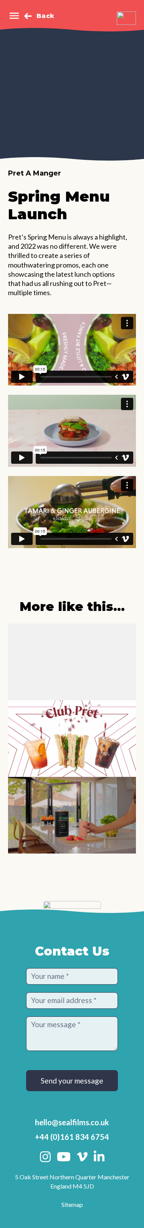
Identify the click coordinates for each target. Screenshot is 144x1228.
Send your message (72, 1080)
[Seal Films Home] (126, 18)
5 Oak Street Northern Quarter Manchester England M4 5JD (72, 1181)
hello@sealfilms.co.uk (72, 1122)
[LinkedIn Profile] (99, 1157)
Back (45, 16)
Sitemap (72, 1204)
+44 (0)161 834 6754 (72, 1136)
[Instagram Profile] (45, 1157)
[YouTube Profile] (64, 1157)
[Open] (14, 16)
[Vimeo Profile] (82, 1157)
